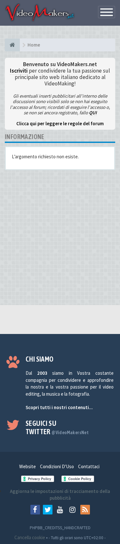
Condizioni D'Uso (57, 466)
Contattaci (89, 466)
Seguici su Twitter (57, 427)
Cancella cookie (29, 537)
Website (27, 466)
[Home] (12, 45)
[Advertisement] (60, 240)
